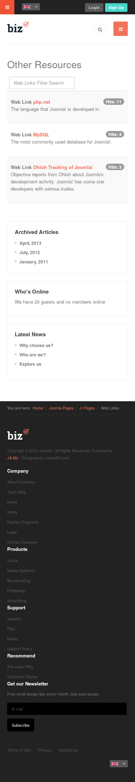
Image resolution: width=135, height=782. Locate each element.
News (12, 502)
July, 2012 (29, 252)
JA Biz (18, 434)
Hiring (12, 512)
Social (12, 560)
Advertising (17, 600)
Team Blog (16, 492)
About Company (21, 481)
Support (14, 618)
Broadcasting (18, 580)
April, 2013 (30, 243)
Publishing (16, 590)
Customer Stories (22, 676)
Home (38, 408)
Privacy (44, 750)
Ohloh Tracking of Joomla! (63, 167)
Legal (12, 532)
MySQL (41, 134)
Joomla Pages (61, 408)
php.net (41, 101)
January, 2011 (33, 261)
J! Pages (87, 408)
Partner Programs (23, 522)
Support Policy (19, 648)
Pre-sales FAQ (20, 666)
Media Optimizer (21, 570)
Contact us (68, 750)
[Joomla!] (18, 27)
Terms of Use (19, 750)
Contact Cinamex (22, 542)
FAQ (11, 628)
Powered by (18, 762)
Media (12, 638)
